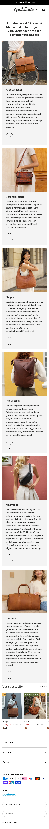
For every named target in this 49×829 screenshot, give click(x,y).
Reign (5, 721)
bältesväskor (12, 545)
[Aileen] (48, 728)
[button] (44, 9)
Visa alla (43, 686)
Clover (27, 721)
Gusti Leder (13, 822)
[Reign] (13, 706)
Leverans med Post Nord (24, 2)
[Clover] (35, 706)
